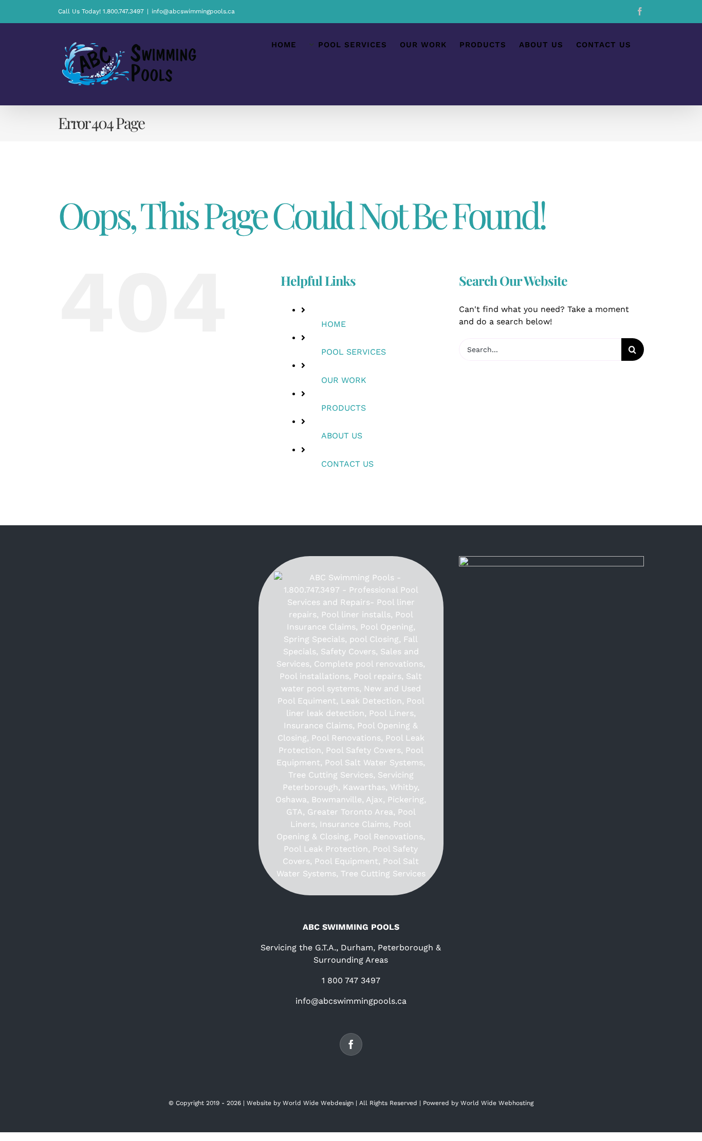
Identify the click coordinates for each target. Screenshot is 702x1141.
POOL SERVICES (353, 352)
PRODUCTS (343, 408)
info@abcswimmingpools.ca (193, 11)
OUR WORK (343, 380)
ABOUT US (341, 435)
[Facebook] (351, 1044)
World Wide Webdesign (318, 1103)
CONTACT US (347, 464)
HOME (333, 324)
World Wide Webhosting (496, 1103)
